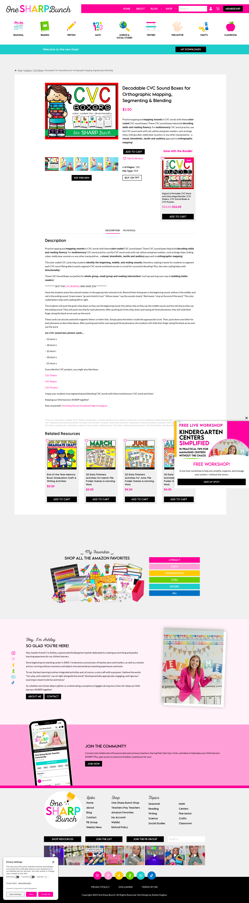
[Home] (15, 70)
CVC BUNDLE (72, 286)
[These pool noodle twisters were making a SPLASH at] (74, 855)
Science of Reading (145, 420)
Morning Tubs (167, 420)
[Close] (246, 417)
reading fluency (106, 425)
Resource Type (112, 420)
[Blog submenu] (161, 8)
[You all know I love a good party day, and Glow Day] (54, 855)
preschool (162, 423)
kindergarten (134, 423)
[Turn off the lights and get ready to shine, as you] (155, 855)
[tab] (76, 153)
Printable (68, 420)
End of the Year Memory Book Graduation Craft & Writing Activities (61, 477)
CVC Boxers (51, 381)
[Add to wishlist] (163, 158)
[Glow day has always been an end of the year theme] (94, 855)
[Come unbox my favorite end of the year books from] (114, 855)
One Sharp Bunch (70, 405)
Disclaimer (126, 887)
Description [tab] (112, 230)
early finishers (94, 423)
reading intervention (148, 423)
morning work (60, 425)
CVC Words (59, 420)
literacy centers (92, 425)
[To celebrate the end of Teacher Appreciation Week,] (134, 855)
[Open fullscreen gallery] (116, 153)
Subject (157, 420)
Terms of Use (150, 887)
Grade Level (132, 420)
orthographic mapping (76, 425)
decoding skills (169, 425)
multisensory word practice (134, 425)
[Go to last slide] (46, 164)
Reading (82, 420)
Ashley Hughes (159, 894)
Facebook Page (88, 405)
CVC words (117, 425)
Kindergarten (91, 420)
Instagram (102, 405)
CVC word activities (154, 425)
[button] (52, 164)
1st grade (104, 423)
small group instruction (118, 423)
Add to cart (134, 151)
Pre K (75, 420)
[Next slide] (117, 164)
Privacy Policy (100, 887)
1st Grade (101, 420)
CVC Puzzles (51, 387)
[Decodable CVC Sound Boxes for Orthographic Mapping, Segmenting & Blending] (81, 111)
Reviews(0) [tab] (129, 230)
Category (122, 420)
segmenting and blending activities (64, 423)
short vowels (172, 423)
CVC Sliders (51, 375)
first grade (83, 423)
